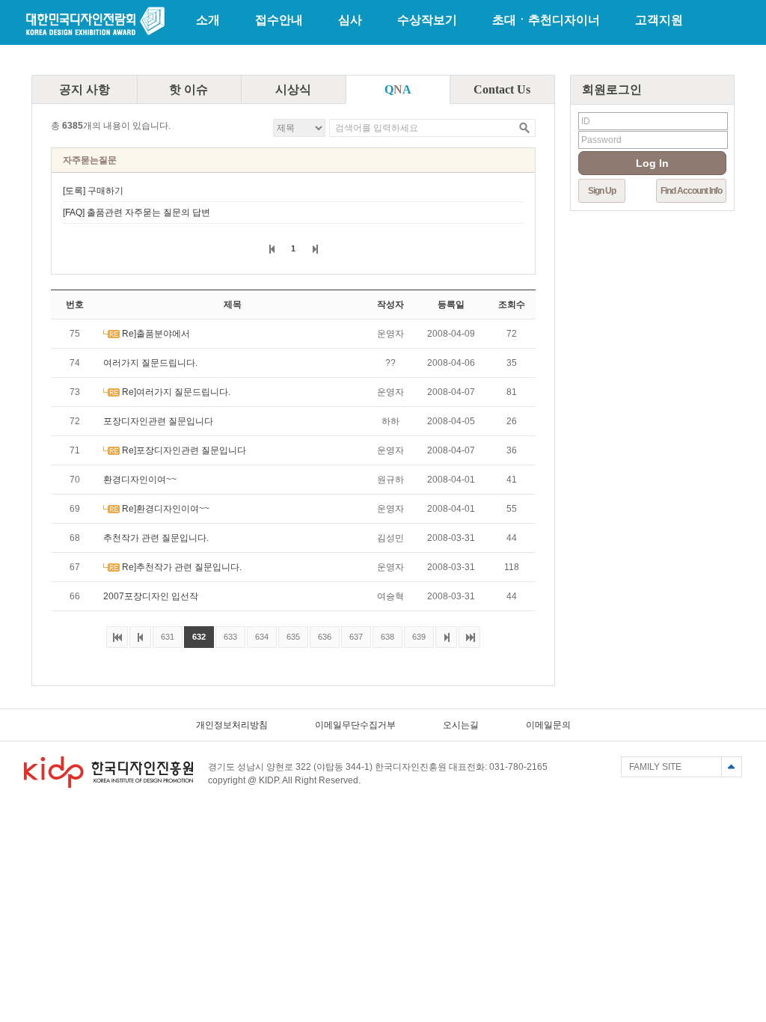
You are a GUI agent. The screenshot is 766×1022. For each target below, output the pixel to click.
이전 (272, 249)
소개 (208, 19)
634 (258, 633)
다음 (314, 249)
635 (289, 633)
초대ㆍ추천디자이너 (546, 19)
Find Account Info (691, 191)
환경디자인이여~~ (140, 479)
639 (415, 633)
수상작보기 (427, 19)
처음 (117, 637)
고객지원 (659, 19)
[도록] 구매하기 (93, 191)
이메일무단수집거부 (355, 725)
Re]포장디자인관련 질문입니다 (184, 450)
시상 (293, 89)
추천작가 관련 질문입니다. (156, 538)
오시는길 (461, 725)
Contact (502, 89)
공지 (84, 89)
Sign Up (602, 191)
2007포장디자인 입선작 (150, 596)
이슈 (188, 89)
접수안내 (279, 19)
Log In (652, 163)
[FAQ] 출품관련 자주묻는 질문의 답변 (136, 212)
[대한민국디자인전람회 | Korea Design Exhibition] (95, 33)
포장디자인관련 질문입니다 (158, 421)
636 (320, 633)
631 (163, 633)
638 (383, 633)
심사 (350, 19)
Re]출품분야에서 (156, 333)
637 (352, 633)
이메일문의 (548, 725)
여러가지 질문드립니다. (150, 363)
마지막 (469, 637)
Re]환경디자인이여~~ (165, 509)
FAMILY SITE (655, 767)
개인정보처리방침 (232, 725)
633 (226, 633)
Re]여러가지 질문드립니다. (176, 392)
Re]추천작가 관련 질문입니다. (182, 567)
